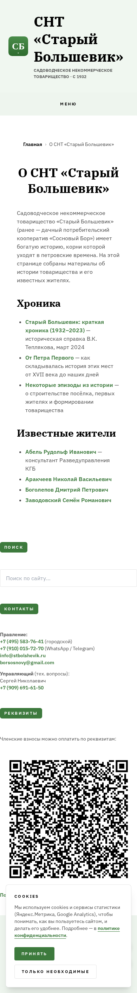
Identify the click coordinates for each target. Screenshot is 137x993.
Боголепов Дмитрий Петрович (66, 489)
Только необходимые (55, 971)
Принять (34, 953)
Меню (68, 103)
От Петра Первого (49, 357)
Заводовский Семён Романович (68, 500)
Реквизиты (21, 713)
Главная (32, 144)
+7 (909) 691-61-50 (22, 688)
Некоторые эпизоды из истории (69, 384)
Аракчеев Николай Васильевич (68, 478)
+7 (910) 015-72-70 (22, 648)
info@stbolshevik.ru (23, 655)
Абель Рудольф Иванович (60, 451)
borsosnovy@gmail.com (27, 662)
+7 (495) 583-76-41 (22, 641)
